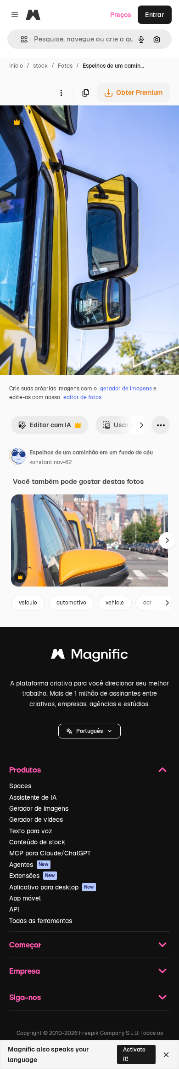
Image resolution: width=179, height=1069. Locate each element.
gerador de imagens (126, 388)
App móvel (25, 898)
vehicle (115, 602)
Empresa (24, 971)
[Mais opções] (61, 92)
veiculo (28, 602)
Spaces (20, 786)
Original (59, 123)
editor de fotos (82, 397)
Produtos (25, 769)
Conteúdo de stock (37, 842)
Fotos (65, 66)
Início (16, 66)
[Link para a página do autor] (17, 457)
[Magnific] (89, 656)
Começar (25, 944)
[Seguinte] (141, 425)
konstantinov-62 (50, 462)
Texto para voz (30, 831)
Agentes (29, 864)
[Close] (166, 1054)
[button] (89, 731)
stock (40, 66)
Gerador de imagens (38, 808)
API (14, 909)
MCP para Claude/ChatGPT (50, 853)
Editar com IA (44, 427)
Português (89, 731)
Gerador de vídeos (36, 819)
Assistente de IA (32, 797)
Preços (120, 15)
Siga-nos (25, 997)
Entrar (154, 15)
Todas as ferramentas (40, 921)
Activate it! (134, 1054)
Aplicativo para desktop (51, 887)
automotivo (71, 602)
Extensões (32, 875)
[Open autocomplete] (20, 39)
